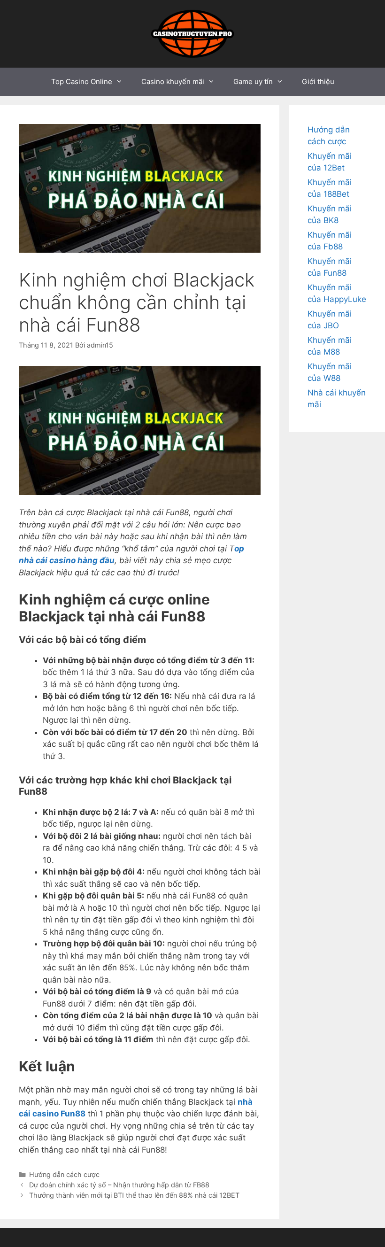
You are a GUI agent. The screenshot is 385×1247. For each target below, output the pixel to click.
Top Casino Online (81, 81)
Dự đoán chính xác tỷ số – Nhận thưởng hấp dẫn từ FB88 (120, 1185)
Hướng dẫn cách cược (64, 1174)
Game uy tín (253, 81)
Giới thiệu (318, 81)
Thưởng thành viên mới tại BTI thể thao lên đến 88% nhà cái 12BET (135, 1195)
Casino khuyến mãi (172, 81)
